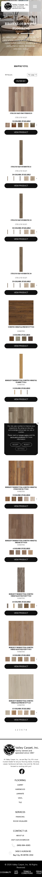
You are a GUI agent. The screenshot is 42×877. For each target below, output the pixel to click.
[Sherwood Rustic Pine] (24, 338)
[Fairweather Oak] (20, 499)
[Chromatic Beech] (21, 526)
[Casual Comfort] (20, 125)
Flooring (10, 15)
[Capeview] (32, 178)
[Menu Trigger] (35, 6)
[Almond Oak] (21, 99)
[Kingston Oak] (26, 659)
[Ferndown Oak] (14, 659)
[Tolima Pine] (32, 499)
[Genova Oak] (32, 712)
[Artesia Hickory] (21, 419)
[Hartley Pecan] (20, 659)
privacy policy (24, 435)
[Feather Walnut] (18, 552)
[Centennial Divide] (26, 125)
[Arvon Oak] (14, 499)
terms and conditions (17, 437)
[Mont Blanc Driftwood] (18, 338)
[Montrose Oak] (21, 392)
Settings (21, 449)
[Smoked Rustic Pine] (30, 338)
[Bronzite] (20, 178)
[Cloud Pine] (21, 686)
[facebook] (22, 771)
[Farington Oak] (21, 633)
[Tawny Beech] (24, 552)
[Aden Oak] (21, 580)
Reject (27, 444)
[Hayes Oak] (26, 499)
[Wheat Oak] (30, 552)
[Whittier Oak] (27, 392)
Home (4, 15)
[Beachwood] (14, 178)
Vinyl (16, 15)
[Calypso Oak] (32, 605)
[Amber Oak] (14, 125)
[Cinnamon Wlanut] (32, 125)
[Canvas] (26, 178)
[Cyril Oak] (20, 712)
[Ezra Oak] (26, 712)
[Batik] (21, 152)
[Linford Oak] (32, 659)
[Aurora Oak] (14, 605)
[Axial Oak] (20, 605)
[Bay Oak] (26, 605)
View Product (21, 132)
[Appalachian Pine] (21, 473)
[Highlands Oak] (21, 366)
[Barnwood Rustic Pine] (21, 313)
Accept (15, 444)
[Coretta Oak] (14, 712)
